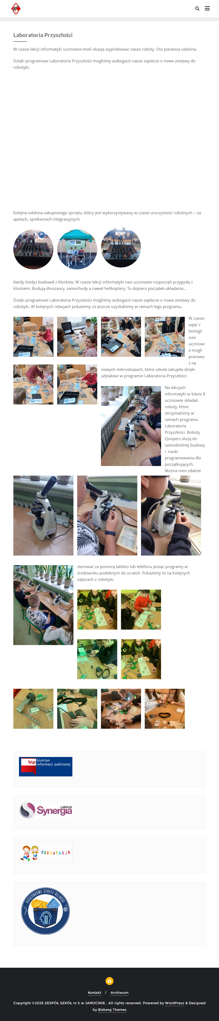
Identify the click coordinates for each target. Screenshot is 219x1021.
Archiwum (119, 992)
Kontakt (94, 992)
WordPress (174, 1003)
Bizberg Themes (112, 1009)
